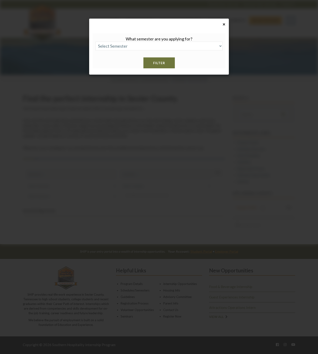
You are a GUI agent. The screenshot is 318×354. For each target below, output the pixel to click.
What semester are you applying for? (159, 38)
